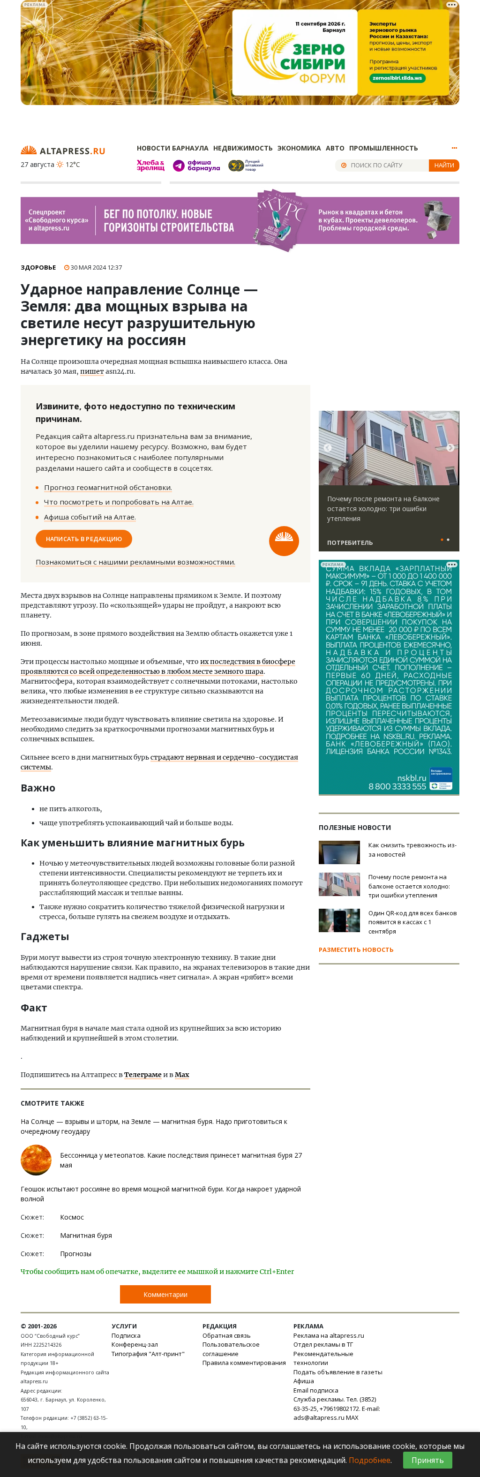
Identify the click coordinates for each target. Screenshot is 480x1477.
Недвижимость (243, 147)
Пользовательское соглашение (231, 1349)
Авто (335, 147)
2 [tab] (448, 540)
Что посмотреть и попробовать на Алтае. (119, 501)
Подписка (126, 1335)
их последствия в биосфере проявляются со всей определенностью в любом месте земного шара (158, 666)
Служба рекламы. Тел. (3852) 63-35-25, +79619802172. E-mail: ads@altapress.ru (336, 1408)
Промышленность (383, 147)
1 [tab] (442, 540)
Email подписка (315, 1390)
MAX (352, 1417)
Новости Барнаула (173, 147)
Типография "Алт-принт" (148, 1353)
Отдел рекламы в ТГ (323, 1344)
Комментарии (165, 1294)
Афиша (303, 1381)
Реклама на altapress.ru (328, 1335)
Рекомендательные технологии (323, 1358)
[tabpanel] (389, 485)
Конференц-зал (135, 1344)
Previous (327, 448)
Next (450, 448)
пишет (92, 371)
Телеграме (143, 1074)
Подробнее (369, 1460)
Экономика (299, 147)
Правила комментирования (244, 1362)
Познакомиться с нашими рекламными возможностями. (135, 561)
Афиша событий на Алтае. (90, 516)
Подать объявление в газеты (337, 1372)
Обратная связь (226, 1335)
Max (182, 1074)
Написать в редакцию (84, 539)
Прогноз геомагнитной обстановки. (108, 487)
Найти (444, 165)
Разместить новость (356, 949)
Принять (428, 1460)
